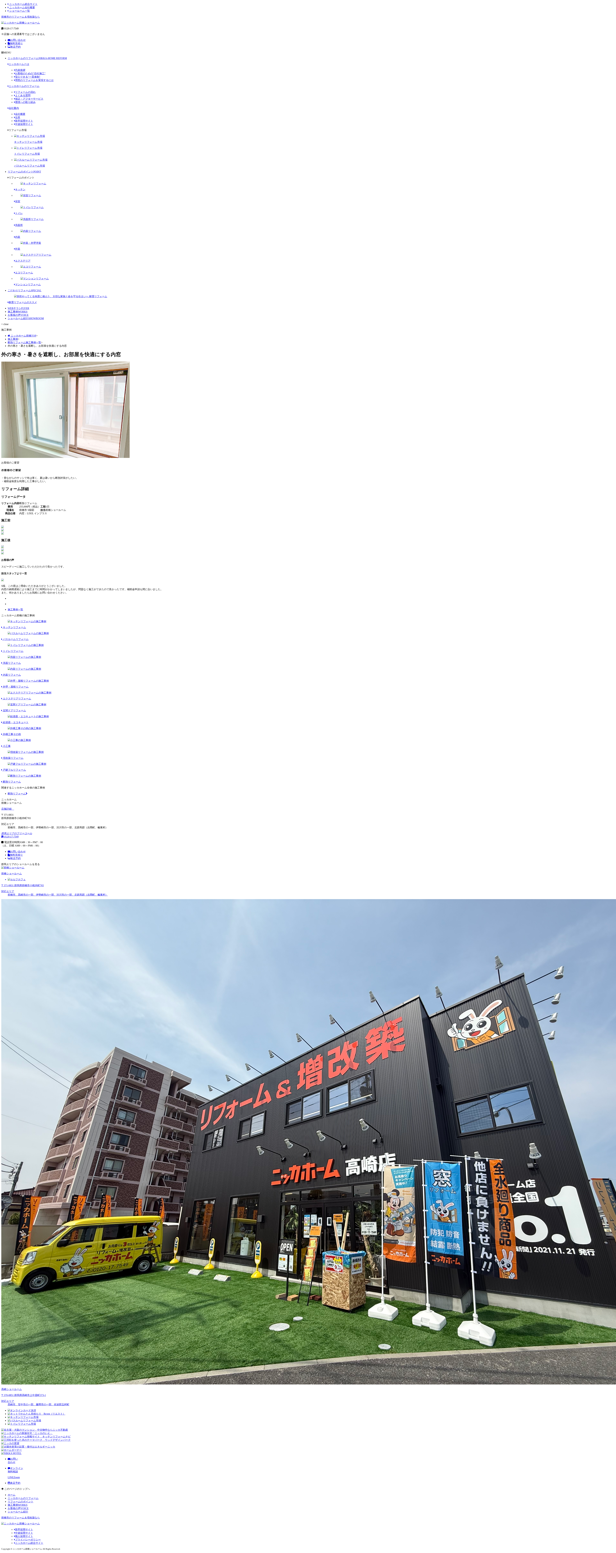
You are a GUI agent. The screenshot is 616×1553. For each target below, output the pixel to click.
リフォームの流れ (25, 92)
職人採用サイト (24, 1536)
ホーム (11, 1494)
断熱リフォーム (17, 793)
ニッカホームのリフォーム (37, 58)
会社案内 (14, 108)
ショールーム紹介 (26, 318)
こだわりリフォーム (24, 290)
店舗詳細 (6, 808)
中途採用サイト (24, 124)
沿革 (17, 117)
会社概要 (20, 114)
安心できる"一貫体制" (27, 76)
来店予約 (15, 46)
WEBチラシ (18, 308)
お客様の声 (18, 315)
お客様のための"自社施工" (30, 73)
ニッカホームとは (19, 64)
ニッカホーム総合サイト (23, 4)
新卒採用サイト (24, 120)
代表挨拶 (20, 70)
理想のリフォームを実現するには (34, 80)
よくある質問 (22, 95)
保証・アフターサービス (29, 98)
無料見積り (16, 43)
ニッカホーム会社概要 (22, 7)
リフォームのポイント (24, 171)
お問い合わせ (18, 40)
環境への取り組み (25, 102)
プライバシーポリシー (28, 1539)
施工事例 (17, 311)
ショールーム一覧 (19, 10)
